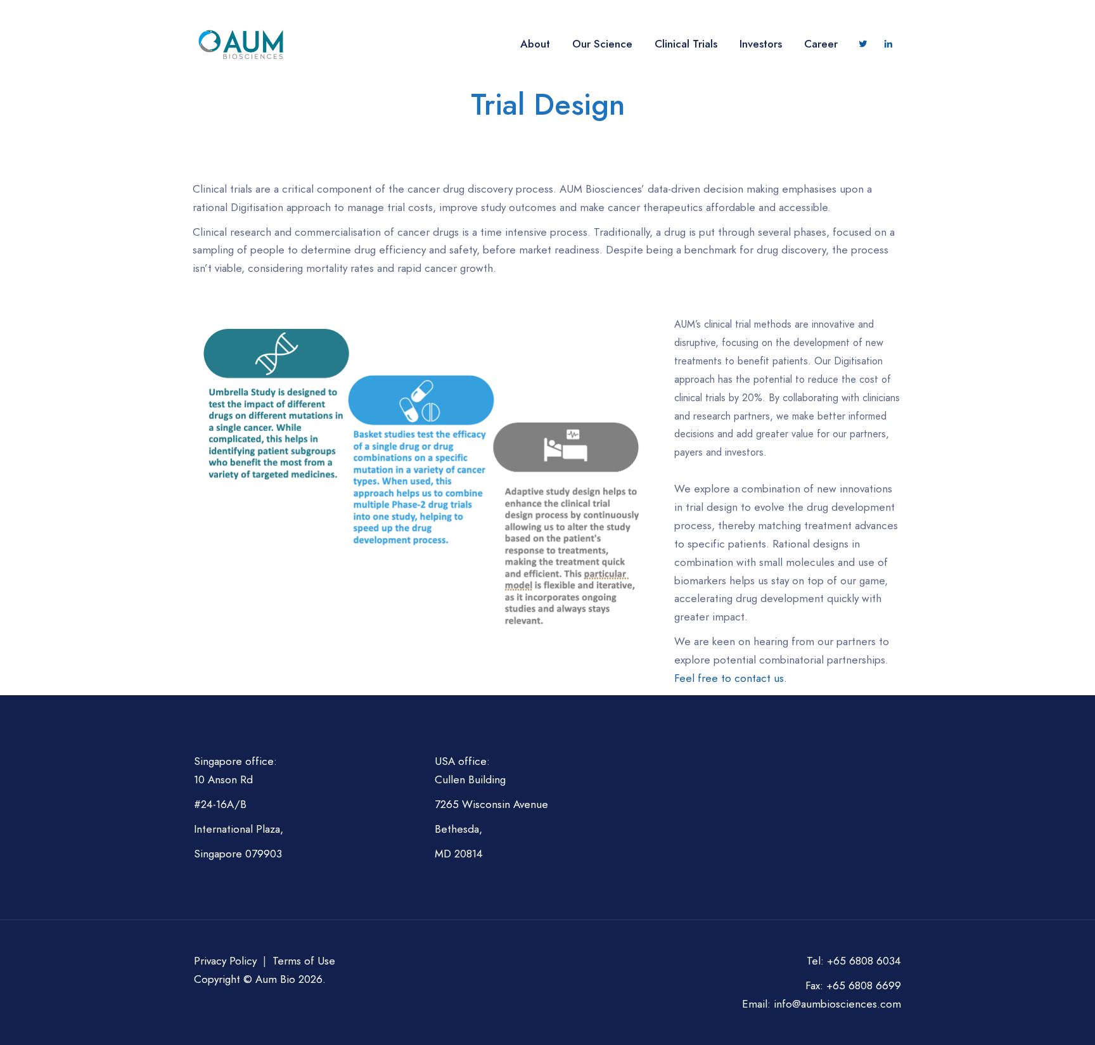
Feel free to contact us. (730, 678)
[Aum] (241, 44)
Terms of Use (303, 960)
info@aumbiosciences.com (837, 1003)
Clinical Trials (686, 43)
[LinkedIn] (888, 43)
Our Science (602, 43)
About (535, 43)
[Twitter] (863, 43)
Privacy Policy (225, 960)
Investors (761, 43)
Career (821, 43)
